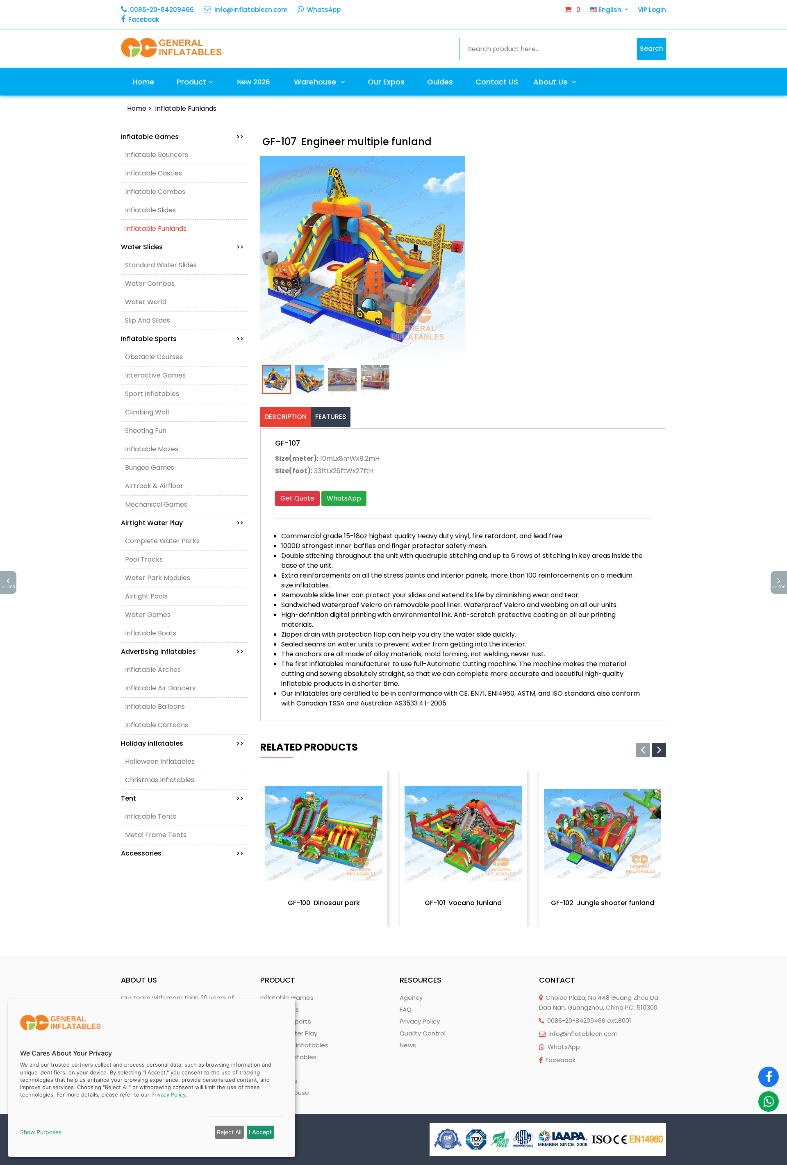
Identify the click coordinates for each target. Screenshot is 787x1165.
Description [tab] (285, 416)
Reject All (229, 1132)
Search (651, 48)
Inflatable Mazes (151, 449)
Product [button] (191, 82)
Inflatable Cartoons (156, 725)
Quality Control (423, 1033)
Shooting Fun (145, 430)
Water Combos (150, 283)
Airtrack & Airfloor (154, 486)
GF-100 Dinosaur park (324, 903)
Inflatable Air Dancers (160, 688)
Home (143, 82)
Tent (182, 798)
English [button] (610, 9)
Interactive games (155, 375)
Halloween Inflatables (160, 761)
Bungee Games (149, 467)
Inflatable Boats (150, 633)
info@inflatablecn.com (251, 9)
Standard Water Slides (161, 265)
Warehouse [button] (316, 82)
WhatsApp (324, 9)
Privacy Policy (420, 1021)
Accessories (182, 853)
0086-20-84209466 (162, 9)
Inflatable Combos (155, 191)
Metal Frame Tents (156, 835)
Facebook (143, 19)
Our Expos (386, 82)
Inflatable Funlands (185, 108)
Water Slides (182, 247)
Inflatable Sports (182, 339)
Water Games (148, 614)
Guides (440, 82)
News (408, 1045)
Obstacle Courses (154, 357)
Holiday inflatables (182, 743)
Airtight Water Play (182, 523)
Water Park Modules (157, 577)
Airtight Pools (146, 596)
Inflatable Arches (153, 669)
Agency (411, 997)
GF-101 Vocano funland (463, 903)
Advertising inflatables (182, 651)
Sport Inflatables (152, 393)
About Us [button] (551, 82)
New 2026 (253, 81)
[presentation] (643, 750)
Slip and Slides (147, 320)
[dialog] (151, 1078)
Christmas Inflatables (159, 780)
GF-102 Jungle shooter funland (602, 903)
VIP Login (652, 9)
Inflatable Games (182, 136)
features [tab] (330, 416)
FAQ (406, 1009)
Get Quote (297, 498)
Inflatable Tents (150, 816)
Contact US (496, 82)
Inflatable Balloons (155, 706)
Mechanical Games (156, 504)
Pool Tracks (144, 559)
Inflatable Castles (153, 173)
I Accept (260, 1132)
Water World (145, 302)
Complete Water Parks (162, 541)
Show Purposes (40, 1132)
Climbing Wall (147, 412)
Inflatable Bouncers (156, 154)
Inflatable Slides (150, 210)
